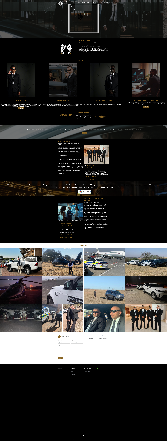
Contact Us (106, 2)
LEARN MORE (21, 108)
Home (79, 2)
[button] (21, 262)
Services (88, 2)
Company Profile (94, 2)
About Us (83, 2)
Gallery (101, 2)
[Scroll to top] (83, 435)
